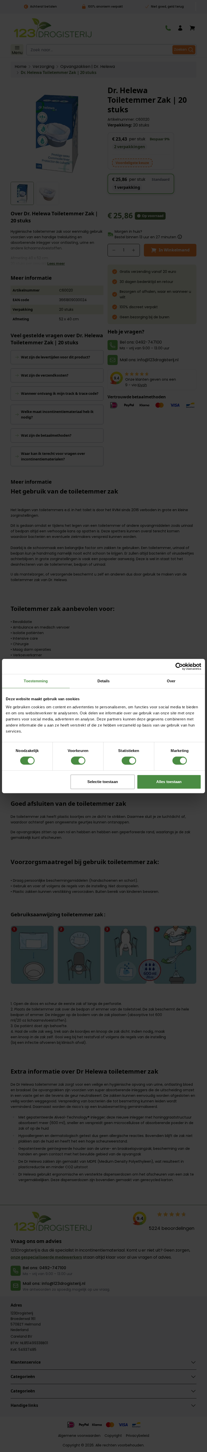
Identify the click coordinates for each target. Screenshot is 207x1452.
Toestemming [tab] (36, 681)
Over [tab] (171, 681)
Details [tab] (103, 681)
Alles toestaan (169, 782)
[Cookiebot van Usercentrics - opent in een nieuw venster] (179, 666)
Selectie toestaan (102, 782)
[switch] (78, 761)
